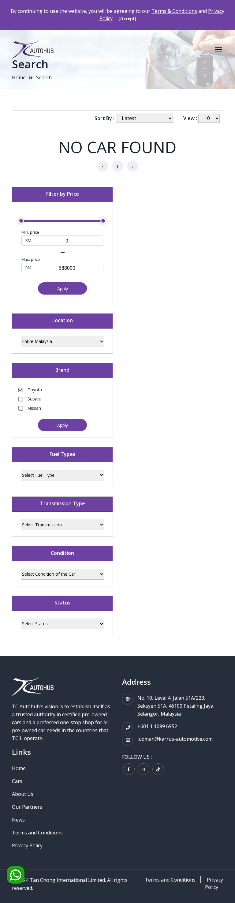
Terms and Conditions (37, 832)
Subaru (34, 399)
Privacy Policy (27, 845)
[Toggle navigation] (218, 49)
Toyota (35, 390)
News (18, 819)
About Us (22, 794)
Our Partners (27, 806)
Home (19, 77)
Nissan (34, 408)
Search (44, 77)
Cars (17, 781)
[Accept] (127, 18)
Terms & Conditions (174, 11)
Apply (62, 289)
